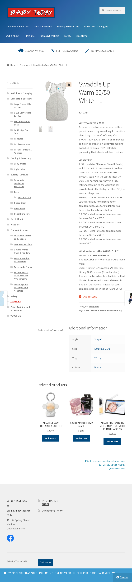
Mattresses (19, 208)
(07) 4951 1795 (19, 500)
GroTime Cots (24, 197)
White (97, 367)
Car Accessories (22, 144)
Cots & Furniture (43, 26)
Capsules (18, 138)
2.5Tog (98, 358)
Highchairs (19, 169)
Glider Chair (20, 202)
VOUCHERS (15, 315)
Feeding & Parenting (68, 26)
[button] (68, 84)
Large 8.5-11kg (102, 348)
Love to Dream (91, 310)
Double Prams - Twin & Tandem (22, 251)
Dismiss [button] (124, 577)
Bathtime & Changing (96, 26)
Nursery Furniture (19, 174)
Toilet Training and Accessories (20, 309)
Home (13, 65)
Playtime (29, 35)
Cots (16, 191)
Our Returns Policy (52, 510)
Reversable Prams (23, 267)
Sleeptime (81, 35)
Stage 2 (98, 339)
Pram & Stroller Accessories (21, 260)
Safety (67, 35)
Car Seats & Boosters (17, 26)
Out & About (12, 35)
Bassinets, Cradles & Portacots (19, 183)
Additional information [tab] (50, 330)
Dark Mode (45, 562)
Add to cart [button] (50, 438)
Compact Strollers (23, 244)
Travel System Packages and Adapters (21, 287)
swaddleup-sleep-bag (111, 310)
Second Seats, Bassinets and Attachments (21, 275)
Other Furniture (22, 213)
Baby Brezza (20, 163)
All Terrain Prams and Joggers (22, 237)
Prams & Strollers (49, 35)
